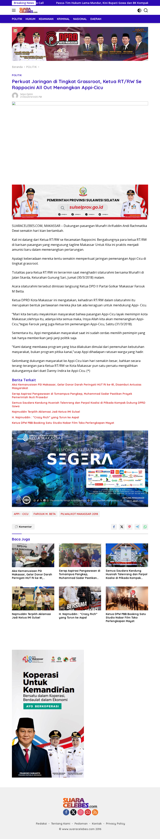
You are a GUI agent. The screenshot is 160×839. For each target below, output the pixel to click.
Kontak (97, 823)
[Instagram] (80, 812)
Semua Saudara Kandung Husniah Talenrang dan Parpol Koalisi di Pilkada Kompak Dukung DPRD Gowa (78, 404)
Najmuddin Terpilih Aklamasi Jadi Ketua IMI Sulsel (46, 411)
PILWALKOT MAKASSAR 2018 (79, 514)
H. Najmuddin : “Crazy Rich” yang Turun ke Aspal (45, 417)
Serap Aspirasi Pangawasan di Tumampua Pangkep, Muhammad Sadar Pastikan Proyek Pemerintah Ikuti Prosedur (72, 395)
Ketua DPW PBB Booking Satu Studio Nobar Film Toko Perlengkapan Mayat (63, 423)
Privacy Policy (115, 823)
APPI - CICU (21, 514)
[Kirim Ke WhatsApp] (145, 527)
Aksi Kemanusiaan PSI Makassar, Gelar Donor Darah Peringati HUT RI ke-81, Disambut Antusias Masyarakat (76, 386)
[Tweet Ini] (122, 527)
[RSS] (95, 812)
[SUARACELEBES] (28, 10)
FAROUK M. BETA (45, 514)
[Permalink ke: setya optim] (15, 95)
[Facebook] (66, 812)
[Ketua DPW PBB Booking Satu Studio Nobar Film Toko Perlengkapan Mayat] (127, 598)
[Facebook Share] (114, 527)
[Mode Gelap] (139, 10)
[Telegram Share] (137, 527)
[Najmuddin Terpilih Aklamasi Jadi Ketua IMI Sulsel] (33, 598)
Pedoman (81, 823)
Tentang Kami (60, 823)
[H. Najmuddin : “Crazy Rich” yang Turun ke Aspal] (80, 598)
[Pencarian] (146, 10)
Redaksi (41, 823)
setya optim (26, 94)
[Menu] (14, 10)
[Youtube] (88, 812)
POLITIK (17, 75)
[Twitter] (73, 812)
